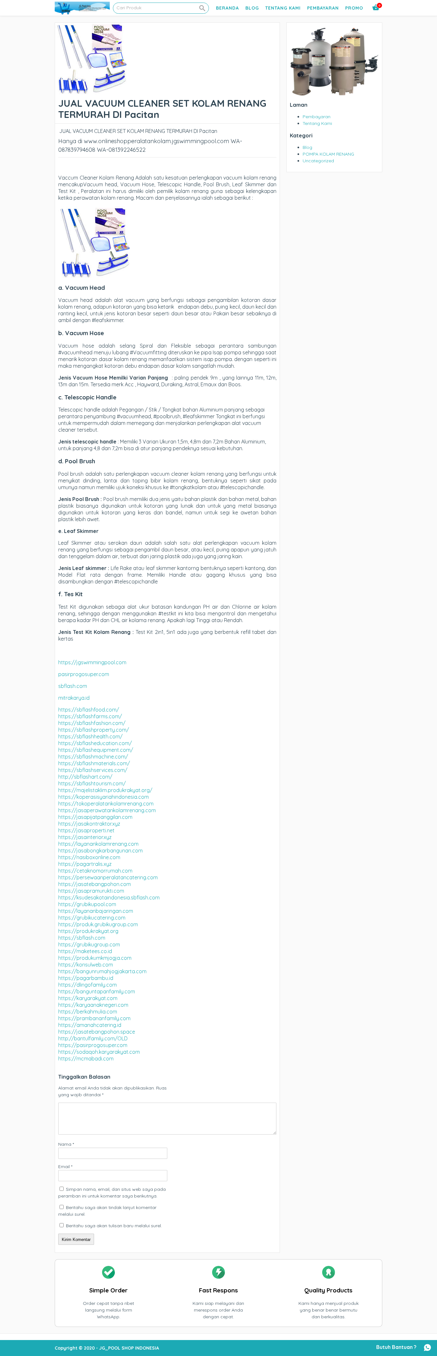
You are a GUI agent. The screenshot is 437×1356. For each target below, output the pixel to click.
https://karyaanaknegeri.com (93, 1005)
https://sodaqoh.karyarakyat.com (99, 1052)
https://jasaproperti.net (86, 830)
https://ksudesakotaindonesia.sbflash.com (109, 897)
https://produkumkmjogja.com (94, 958)
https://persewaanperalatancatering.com (108, 877)
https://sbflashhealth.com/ (90, 736)
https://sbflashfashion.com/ (91, 723)
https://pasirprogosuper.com (92, 1045)
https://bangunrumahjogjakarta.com (102, 971)
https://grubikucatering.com (91, 917)
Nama (66, 1144)
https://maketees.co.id (85, 951)
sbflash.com (72, 686)
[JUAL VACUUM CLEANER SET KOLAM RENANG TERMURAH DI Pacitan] (91, 91)
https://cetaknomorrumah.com (95, 870)
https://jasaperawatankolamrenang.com (107, 810)
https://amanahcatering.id (89, 1025)
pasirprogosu (74, 674)
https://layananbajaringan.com (95, 911)
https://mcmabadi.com (86, 1058)
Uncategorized (318, 161)
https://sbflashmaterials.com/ (94, 763)
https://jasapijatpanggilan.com (95, 817)
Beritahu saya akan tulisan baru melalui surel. (114, 1226)
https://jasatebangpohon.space (96, 1032)
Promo (354, 8)
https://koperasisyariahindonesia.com (103, 797)
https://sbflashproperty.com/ (93, 730)
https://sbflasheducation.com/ (95, 743)
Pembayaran (323, 8)
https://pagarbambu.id (85, 978)
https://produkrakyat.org (88, 931)
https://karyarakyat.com (87, 998)
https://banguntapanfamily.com (96, 991)
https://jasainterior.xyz (85, 837)
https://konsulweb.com (85, 964)
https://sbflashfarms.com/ (90, 716)
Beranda (227, 8)
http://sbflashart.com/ (85, 777)
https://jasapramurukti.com (91, 891)
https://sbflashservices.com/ (92, 770)
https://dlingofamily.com (87, 985)
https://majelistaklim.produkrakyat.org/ (105, 790)
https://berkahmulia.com (87, 1011)
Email (65, 1166)
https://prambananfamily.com (94, 1018)
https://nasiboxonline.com (89, 857)
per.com (99, 674)
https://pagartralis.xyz (85, 864)
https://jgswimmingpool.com (92, 662)
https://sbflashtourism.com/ (92, 783)
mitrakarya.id (74, 698)
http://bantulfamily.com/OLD (93, 1038)
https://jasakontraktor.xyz (89, 824)
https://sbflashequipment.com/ (95, 750)
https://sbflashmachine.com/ (93, 756)
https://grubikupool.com (87, 904)
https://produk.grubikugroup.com (98, 924)
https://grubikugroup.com (89, 944)
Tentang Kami (283, 8)
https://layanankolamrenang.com (98, 844)
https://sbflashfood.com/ (88, 709)
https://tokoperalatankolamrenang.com (106, 803)
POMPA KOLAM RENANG (328, 154)
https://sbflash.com (81, 938)
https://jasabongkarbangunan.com (100, 850)
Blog (252, 8)
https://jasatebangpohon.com (94, 884)
